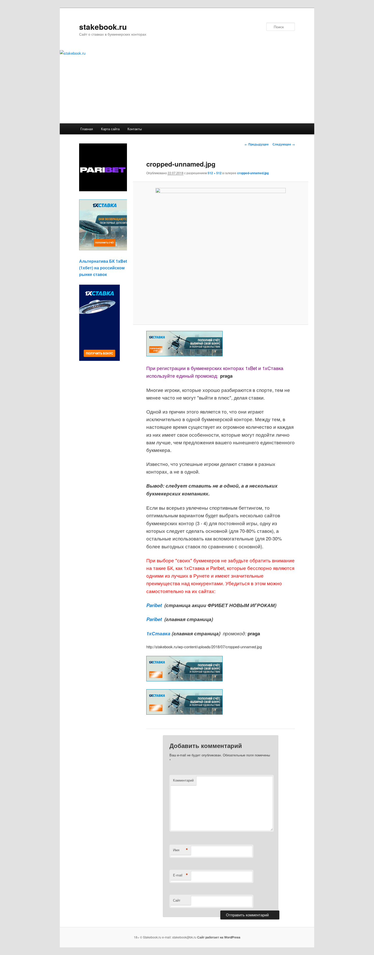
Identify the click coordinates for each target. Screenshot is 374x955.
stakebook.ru (103, 26)
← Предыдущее (256, 144)
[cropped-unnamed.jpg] (220, 253)
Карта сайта (110, 128)
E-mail (180, 875)
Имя (180, 850)
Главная (86, 128)
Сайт (176, 900)
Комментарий (183, 780)
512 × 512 (215, 173)
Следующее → (283, 144)
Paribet (154, 605)
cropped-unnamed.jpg (253, 173)
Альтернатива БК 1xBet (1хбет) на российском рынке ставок (103, 267)
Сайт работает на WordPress (218, 937)
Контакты (134, 128)
